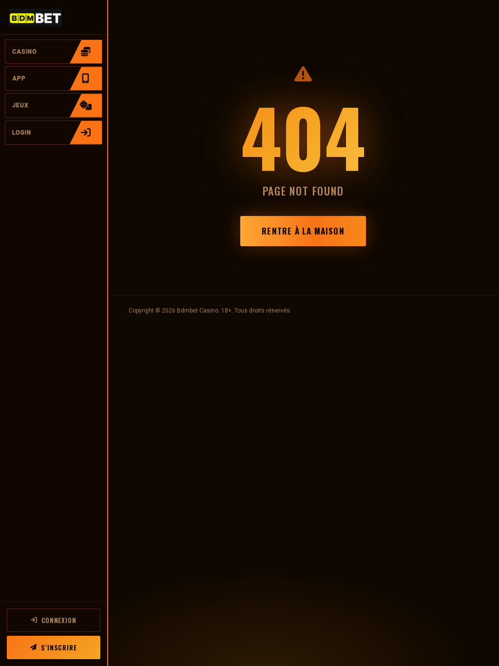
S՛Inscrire (59, 647)
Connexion (59, 620)
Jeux (20, 105)
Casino (24, 51)
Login (21, 132)
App (19, 78)
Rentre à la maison (303, 231)
